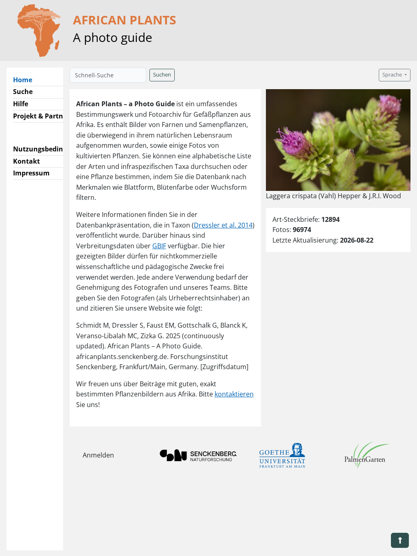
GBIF (159, 245)
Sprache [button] (392, 74)
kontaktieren (234, 394)
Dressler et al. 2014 (223, 225)
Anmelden (98, 455)
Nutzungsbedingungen (50, 148)
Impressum (31, 173)
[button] (400, 540)
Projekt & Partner (41, 116)
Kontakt (26, 161)
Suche (23, 91)
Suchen (162, 74)
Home (26, 79)
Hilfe (20, 103)
